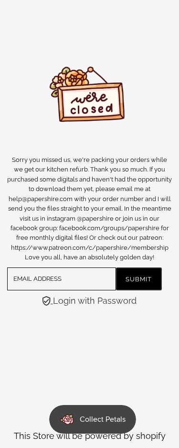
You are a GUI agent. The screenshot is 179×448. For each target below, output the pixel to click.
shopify (151, 436)
